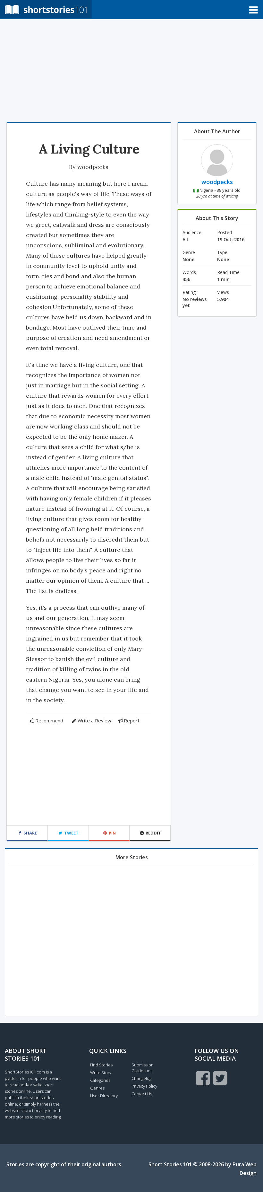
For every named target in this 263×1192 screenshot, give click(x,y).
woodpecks (92, 167)
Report (132, 720)
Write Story (100, 1072)
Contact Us (142, 1094)
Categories (100, 1080)
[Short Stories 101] (46, 9)
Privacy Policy (144, 1086)
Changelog (141, 1078)
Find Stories (101, 1065)
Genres (97, 1088)
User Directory (104, 1096)
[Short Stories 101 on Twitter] (220, 1078)
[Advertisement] (131, 71)
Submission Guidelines (143, 1067)
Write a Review (94, 720)
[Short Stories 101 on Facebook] (203, 1078)
